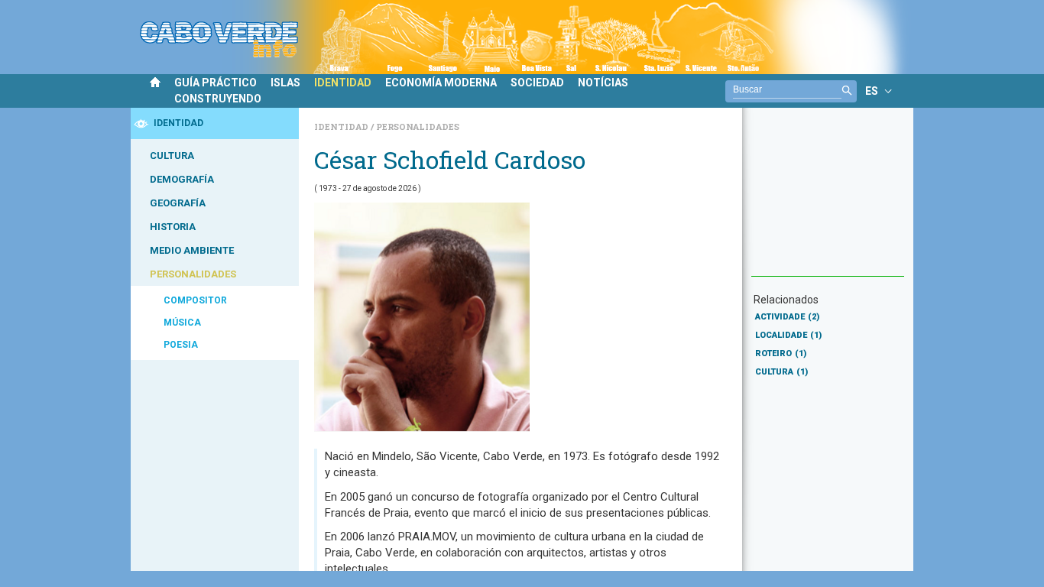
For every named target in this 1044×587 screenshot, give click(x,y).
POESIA (181, 344)
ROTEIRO (780, 353)
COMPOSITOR (195, 300)
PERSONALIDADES (193, 274)
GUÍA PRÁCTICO (215, 82)
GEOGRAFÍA (178, 203)
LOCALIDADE (788, 335)
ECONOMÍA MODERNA (441, 82)
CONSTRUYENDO (217, 98)
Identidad (342, 126)
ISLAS (285, 82)
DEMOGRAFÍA (182, 179)
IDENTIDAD (342, 82)
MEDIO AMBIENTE (192, 250)
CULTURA (172, 155)
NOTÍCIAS (603, 82)
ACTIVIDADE (787, 317)
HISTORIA (173, 226)
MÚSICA (182, 322)
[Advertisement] (827, 199)
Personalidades (417, 126)
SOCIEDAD (537, 82)
